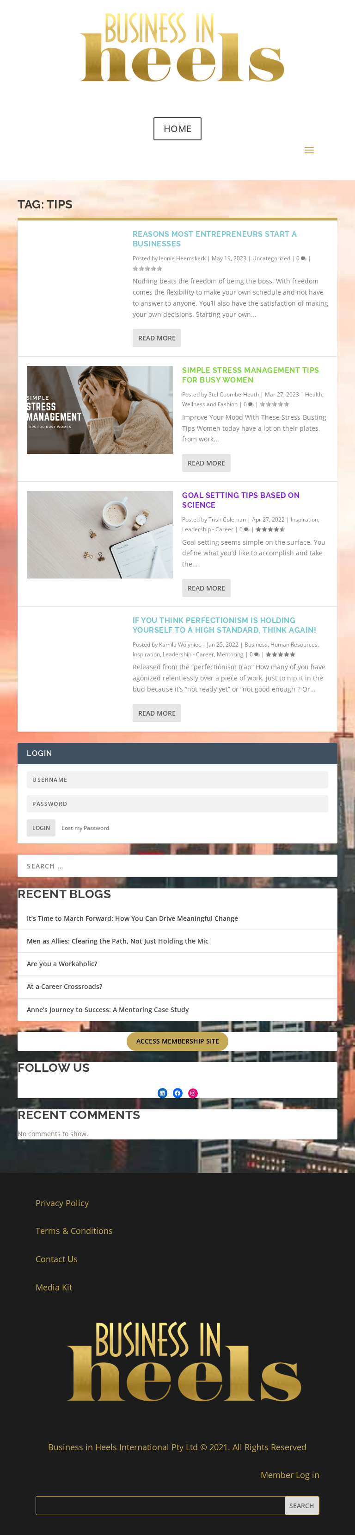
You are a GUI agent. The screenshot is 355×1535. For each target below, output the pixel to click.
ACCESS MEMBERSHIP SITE (177, 1041)
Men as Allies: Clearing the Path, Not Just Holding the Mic (117, 941)
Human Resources (294, 644)
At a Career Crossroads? (64, 986)
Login (41, 828)
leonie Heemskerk (182, 258)
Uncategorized (271, 258)
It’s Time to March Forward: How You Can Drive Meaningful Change (132, 918)
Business (256, 644)
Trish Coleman (227, 519)
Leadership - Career (207, 529)
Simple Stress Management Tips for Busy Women (250, 375)
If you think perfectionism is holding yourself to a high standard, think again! (225, 625)
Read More (157, 337)
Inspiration (304, 519)
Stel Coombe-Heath (233, 394)
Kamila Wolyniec (180, 644)
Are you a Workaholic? (62, 963)
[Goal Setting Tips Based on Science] (100, 535)
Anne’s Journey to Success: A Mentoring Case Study (108, 1009)
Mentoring (230, 654)
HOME (177, 128)
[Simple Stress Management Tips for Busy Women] (100, 409)
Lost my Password (85, 828)
